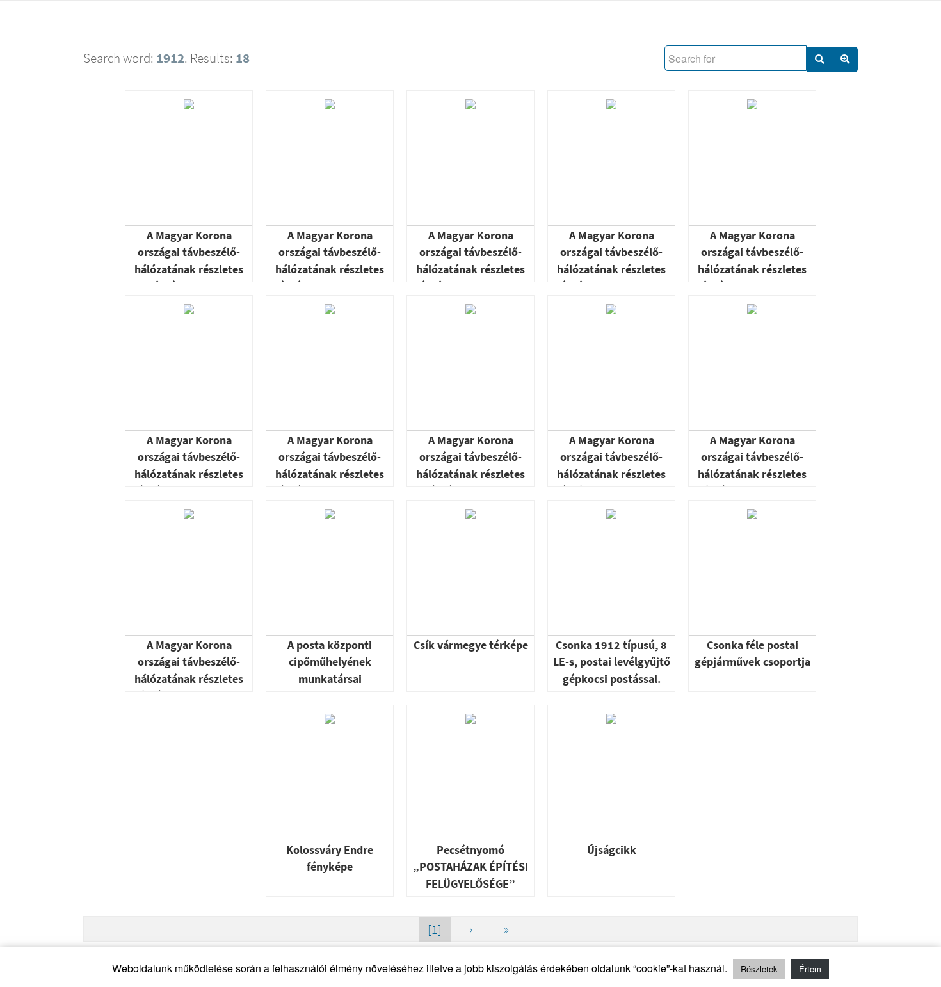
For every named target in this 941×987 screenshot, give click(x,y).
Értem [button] (810, 969)
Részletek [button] (759, 969)
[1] (435, 929)
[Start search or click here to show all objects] (819, 59)
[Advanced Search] (845, 59)
